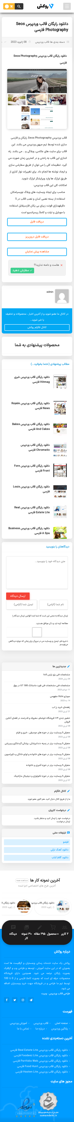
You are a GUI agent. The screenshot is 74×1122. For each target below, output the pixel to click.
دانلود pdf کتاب (60, 858)
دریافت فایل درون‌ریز (37, 237)
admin (50, 292)
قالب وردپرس (42, 42)
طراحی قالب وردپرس (59, 994)
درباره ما (40, 1029)
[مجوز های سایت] (37, 1105)
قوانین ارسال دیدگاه (22, 616)
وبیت (44, 994)
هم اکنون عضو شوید (36, 799)
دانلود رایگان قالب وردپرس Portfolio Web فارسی (40, 1061)
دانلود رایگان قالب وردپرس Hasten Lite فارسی (41, 1072)
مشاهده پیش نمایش (37, 252)
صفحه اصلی (61, 1023)
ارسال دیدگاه (17, 596)
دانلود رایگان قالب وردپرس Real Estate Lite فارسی (39, 1050)
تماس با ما (23, 1029)
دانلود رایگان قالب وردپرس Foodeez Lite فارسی (41, 1056)
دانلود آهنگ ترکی (59, 850)
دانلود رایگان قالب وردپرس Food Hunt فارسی (42, 1066)
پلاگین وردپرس (59, 1029)
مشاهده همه (22, 880)
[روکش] (44, 6)
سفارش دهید (20, 270)
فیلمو (65, 842)
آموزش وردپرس (18, 1023)
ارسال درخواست (63, 821)
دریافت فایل (37, 222)
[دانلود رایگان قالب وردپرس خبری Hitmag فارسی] (36, 395)
